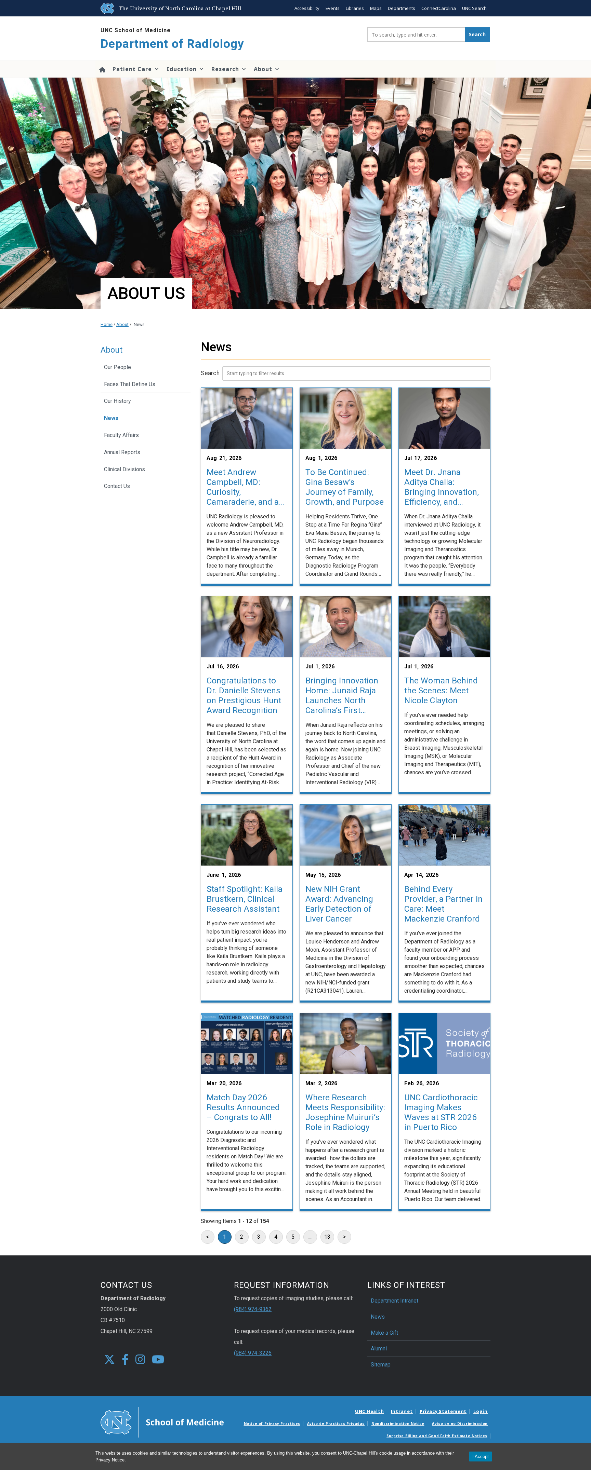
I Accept (480, 1456)
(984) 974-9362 (253, 1309)
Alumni (379, 1348)
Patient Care (132, 69)
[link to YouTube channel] (158, 1360)
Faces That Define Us (129, 384)
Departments (401, 8)
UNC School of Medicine (136, 30)
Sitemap (381, 1364)
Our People (117, 367)
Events (333, 8)
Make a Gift (384, 1333)
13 (327, 1237)
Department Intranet (394, 1300)
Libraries (355, 8)
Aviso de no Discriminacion (460, 1423)
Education (182, 69)
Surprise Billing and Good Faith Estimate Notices (436, 1435)
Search (210, 373)
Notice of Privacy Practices (272, 1423)
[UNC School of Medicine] (162, 1422)
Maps (376, 8)
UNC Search (474, 8)
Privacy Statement (443, 1411)
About (263, 69)
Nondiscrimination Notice (397, 1423)
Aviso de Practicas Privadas (336, 1423)
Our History (117, 401)
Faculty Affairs (121, 435)
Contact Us (117, 486)
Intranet (402, 1411)
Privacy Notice (109, 1459)
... (310, 1237)
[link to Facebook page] (125, 1360)
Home (107, 324)
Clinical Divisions (124, 469)
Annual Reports (122, 452)
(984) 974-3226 (253, 1353)
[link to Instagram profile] (140, 1360)
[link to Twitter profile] (109, 1360)
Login (480, 1411)
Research (225, 69)
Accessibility (306, 8)
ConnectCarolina (438, 8)
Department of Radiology (172, 44)
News (111, 418)
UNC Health (369, 1411)
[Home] (102, 69)
